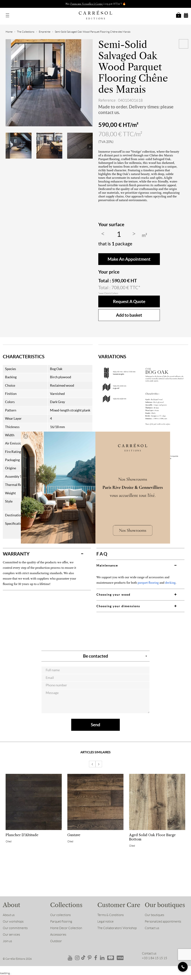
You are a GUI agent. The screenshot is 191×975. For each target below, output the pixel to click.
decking (170, 582)
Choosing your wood (113, 594)
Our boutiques (154, 915)
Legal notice (105, 921)
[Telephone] (183, 967)
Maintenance (107, 565)
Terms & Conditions (110, 915)
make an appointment (129, 259)
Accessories (58, 934)
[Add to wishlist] (183, 44)
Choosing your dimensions (118, 606)
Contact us (152, 928)
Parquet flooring (61, 921)
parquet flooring (148, 582)
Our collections (60, 915)
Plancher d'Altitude (22, 835)
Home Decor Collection (66, 928)
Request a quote (129, 301)
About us (9, 915)
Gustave (73, 835)
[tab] (47, 554)
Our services (11, 934)
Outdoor (56, 941)
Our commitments (15, 928)
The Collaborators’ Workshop (117, 928)
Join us (7, 941)
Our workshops (13, 921)
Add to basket (129, 315)
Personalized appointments (163, 921)
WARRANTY (16, 553)
